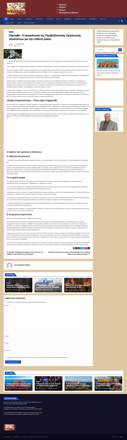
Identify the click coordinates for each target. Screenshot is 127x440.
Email (7, 343)
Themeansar (45, 436)
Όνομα (7, 336)
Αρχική (121, 436)
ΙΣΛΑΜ (19, 23)
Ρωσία (8, 381)
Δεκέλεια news (20, 44)
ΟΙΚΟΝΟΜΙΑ (50, 19)
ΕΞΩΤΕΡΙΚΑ (39, 19)
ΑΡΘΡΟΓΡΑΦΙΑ (9, 23)
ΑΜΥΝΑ (68, 381)
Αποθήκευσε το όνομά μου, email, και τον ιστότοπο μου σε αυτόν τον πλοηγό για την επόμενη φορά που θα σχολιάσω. (37, 357)
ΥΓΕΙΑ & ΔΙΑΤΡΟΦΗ (29, 23)
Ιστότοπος (7, 350)
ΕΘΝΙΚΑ (58, 19)
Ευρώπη (38, 381)
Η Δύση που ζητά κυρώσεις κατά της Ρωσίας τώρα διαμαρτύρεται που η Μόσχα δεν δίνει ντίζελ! (18, 386)
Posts (117, 436)
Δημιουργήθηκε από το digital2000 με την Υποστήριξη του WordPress (18, 436)
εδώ (10, 242)
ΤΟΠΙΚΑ (19, 19)
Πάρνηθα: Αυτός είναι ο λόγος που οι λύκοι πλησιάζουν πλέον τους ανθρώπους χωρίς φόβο (18, 287)
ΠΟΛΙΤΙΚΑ (103, 19)
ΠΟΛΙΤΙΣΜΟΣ (92, 19)
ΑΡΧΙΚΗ (12, 19)
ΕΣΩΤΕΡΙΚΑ (29, 19)
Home (113, 436)
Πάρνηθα (11, 31)
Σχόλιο (7, 305)
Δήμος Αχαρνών (39, 283)
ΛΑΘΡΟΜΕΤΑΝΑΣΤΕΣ (80, 19)
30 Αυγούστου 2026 (13, 388)
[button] (119, 21)
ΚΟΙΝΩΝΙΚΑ (68, 19)
